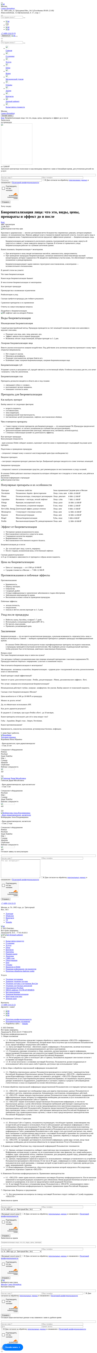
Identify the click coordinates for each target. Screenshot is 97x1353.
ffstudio (25, 1024)
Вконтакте (10, 918)
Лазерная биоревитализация (17, 994)
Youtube (9, 922)
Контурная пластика (14, 996)
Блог (3, 222)
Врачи (8, 73)
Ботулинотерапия (13, 992)
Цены (8, 68)
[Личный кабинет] (14, 36)
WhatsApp (10, 916)
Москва (4, 1284)
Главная (9, 51)
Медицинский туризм (14, 79)
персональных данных (78, 180)
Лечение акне (11, 999)
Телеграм (9, 914)
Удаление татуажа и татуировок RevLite (22, 984)
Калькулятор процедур (15, 941)
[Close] (2, 1351)
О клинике (10, 56)
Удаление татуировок (14, 979)
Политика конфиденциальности (19, 1019)
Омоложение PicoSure (14, 988)
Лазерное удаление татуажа (17, 981)
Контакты (10, 96)
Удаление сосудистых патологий (19, 986)
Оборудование (11, 960)
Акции (8, 91)
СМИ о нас (10, 958)
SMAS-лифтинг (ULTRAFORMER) (20, 990)
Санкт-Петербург (8, 8)
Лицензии (10, 956)
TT (7, 920)
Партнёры (10, 952)
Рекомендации (11, 954)
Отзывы (9, 85)
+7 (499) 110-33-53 (8, 33)
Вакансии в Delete (13, 967)
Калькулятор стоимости (15, 107)
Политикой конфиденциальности (25, 182)
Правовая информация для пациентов (21, 969)
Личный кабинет (12, 101)
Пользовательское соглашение (18, 1021)
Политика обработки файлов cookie (20, 971)
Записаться (6, 36)
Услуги (8, 62)
